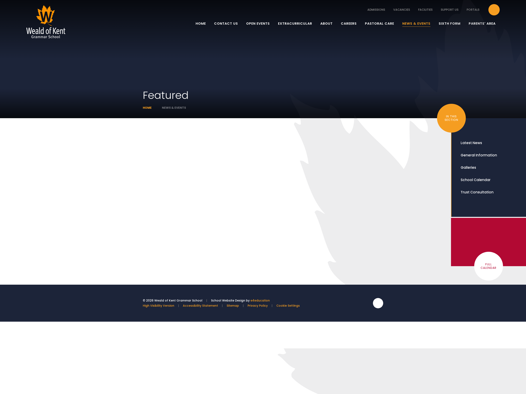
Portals (473, 10)
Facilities (425, 10)
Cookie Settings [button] (288, 306)
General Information (479, 155)
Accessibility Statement (200, 306)
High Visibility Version (158, 306)
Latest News (471, 142)
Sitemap (233, 306)
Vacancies (401, 10)
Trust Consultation (477, 192)
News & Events (174, 108)
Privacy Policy (258, 306)
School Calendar (475, 179)
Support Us (449, 10)
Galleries (468, 167)
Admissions (376, 10)
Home (147, 108)
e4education (260, 300)
